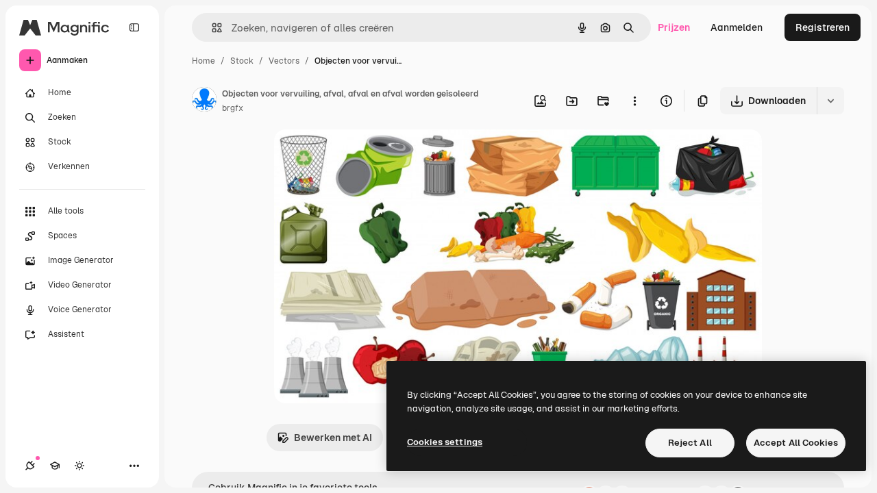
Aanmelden (737, 27)
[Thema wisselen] (79, 466)
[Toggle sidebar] (134, 27)
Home (203, 60)
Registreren (822, 27)
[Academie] (55, 466)
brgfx (232, 108)
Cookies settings (444, 442)
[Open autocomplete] (211, 28)
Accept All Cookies (796, 442)
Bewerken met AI (333, 437)
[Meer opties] (634, 100)
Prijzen (674, 27)
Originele (364, 155)
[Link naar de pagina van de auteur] (204, 101)
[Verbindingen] (30, 466)
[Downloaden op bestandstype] (830, 100)
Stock (242, 60)
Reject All (690, 442)
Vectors (284, 60)
